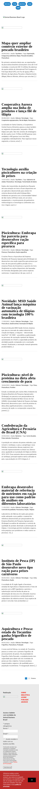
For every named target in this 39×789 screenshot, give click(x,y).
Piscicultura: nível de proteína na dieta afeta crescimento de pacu (18, 378)
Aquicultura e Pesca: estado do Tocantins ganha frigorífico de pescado (17, 634)
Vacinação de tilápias (26, 323)
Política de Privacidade (10, 762)
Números (18, 436)
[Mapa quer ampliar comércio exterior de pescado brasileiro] (12, 32)
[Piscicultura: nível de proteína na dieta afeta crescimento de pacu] (12, 364)
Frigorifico (5, 645)
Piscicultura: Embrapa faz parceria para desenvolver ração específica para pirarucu (19, 239)
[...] (35, 76)
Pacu (35, 385)
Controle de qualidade (9, 509)
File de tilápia (23, 120)
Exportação (30, 53)
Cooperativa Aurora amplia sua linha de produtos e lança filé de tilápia (19, 109)
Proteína (12, 387)
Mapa (18, 56)
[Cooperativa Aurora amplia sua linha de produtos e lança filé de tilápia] (12, 94)
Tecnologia (18, 182)
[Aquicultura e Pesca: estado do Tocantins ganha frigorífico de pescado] (12, 618)
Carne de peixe (31, 436)
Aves (35, 578)
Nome (5, 728)
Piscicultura (5, 58)
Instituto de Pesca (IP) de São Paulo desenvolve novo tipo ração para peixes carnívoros (18, 567)
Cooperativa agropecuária (10, 120)
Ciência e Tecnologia (21, 118)
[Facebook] (27, 711)
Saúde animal (14, 323)
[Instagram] (30, 711)
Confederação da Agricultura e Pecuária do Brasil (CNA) (19, 429)
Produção (20, 645)
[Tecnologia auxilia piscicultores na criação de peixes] (12, 158)
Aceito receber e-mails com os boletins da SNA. (10, 741)
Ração (26, 509)
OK (32, 780)
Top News (18, 53)
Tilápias (31, 509)
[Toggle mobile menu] (35, 17)
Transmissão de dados (29, 182)
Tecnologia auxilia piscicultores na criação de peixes (19, 172)
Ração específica (21, 252)
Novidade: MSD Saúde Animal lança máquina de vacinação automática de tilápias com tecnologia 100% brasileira (19, 309)
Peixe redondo (6, 438)
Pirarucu (4, 252)
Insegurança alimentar (9, 56)
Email (5, 734)
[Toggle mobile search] (31, 17)
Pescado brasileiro (27, 56)
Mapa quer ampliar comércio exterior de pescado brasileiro (17, 46)
